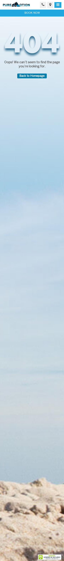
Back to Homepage (32, 76)
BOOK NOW (32, 13)
